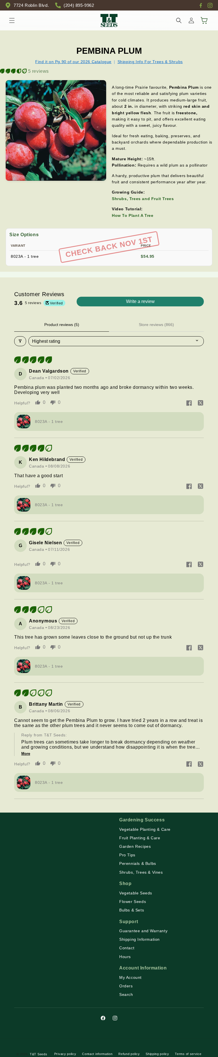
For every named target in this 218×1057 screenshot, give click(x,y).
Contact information (97, 1054)
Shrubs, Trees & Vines (141, 872)
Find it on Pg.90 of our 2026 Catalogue (73, 61)
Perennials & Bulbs (137, 863)
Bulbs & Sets (131, 910)
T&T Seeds (38, 1054)
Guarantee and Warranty (143, 931)
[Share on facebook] (189, 404)
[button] (12, 20)
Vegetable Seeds (135, 893)
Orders (126, 986)
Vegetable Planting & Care (145, 829)
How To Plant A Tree (132, 215)
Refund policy (129, 1054)
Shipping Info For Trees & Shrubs (150, 61)
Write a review (140, 301)
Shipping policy (157, 1054)
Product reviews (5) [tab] (61, 324)
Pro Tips (127, 855)
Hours (125, 956)
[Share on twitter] (200, 403)
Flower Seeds (132, 901)
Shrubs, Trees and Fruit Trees (143, 198)
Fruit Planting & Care (139, 838)
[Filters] (20, 341)
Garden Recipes (135, 846)
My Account (130, 977)
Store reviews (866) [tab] (156, 324)
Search (126, 994)
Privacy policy (65, 1054)
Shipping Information (139, 939)
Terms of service (188, 1054)
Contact (126, 948)
